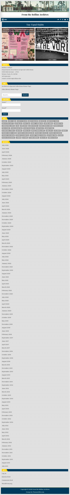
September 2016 (7, 358)
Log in (4, 473)
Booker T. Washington (36, 123)
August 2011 (6, 463)
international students (8, 130)
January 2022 (6, 263)
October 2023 (6, 223)
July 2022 (5, 257)
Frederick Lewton (58, 126)
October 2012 (6, 419)
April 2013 (5, 409)
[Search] (67, 19)
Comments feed (7, 480)
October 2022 (6, 250)
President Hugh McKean (55, 133)
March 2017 (6, 348)
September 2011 (7, 459)
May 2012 (5, 432)
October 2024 (6, 192)
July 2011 (5, 466)
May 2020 (5, 300)
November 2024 (7, 189)
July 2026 (5, 145)
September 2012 (7, 422)
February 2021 (7, 290)
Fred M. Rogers (6, 128)
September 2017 (7, 338)
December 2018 (7, 324)
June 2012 (5, 429)
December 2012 (7, 415)
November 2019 (7, 314)
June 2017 (5, 341)
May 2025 (5, 175)
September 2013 (7, 398)
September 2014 (7, 385)
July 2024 (5, 199)
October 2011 (6, 456)
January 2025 (6, 186)
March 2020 (6, 307)
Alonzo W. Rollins (21, 121)
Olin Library (57, 130)
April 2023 (5, 240)
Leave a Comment (19, 59)
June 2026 (5, 148)
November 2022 (7, 246)
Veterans (25, 138)
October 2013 (6, 395)
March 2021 (6, 287)
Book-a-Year (27, 123)
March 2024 (6, 209)
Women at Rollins (52, 138)
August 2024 (6, 196)
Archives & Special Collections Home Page (16, 86)
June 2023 (5, 233)
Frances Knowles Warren (46, 126)
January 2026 (6, 159)
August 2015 (6, 375)
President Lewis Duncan (8, 135)
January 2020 (6, 311)
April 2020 (5, 304)
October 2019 (6, 317)
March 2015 (6, 378)
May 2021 (5, 280)
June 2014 (5, 388)
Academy (4, 121)
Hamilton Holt (39, 128)
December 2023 (7, 216)
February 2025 (7, 182)
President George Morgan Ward (26, 133)
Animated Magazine (32, 121)
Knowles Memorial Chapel (38, 130)
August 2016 (6, 361)
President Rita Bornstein (22, 135)
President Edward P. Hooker (9, 133)
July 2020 (5, 297)
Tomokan (18, 138)
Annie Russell (42, 121)
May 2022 (5, 260)
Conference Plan (58, 123)
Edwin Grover (23, 126)
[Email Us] (65, 19)
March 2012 (6, 439)
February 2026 (7, 155)
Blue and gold (18, 123)
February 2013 (7, 412)
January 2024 (6, 213)
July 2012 (5, 425)
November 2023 (7, 219)
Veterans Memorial (34, 138)
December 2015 (7, 368)
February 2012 (7, 442)
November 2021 (7, 267)
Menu (5, 19)
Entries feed (6, 477)
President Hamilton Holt (42, 133)
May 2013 (5, 405)
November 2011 (7, 452)
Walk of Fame (43, 138)
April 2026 (5, 152)
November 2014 (7, 382)
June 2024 (5, 202)
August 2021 (6, 273)
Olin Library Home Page (10, 89)
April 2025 (5, 179)
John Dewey (19, 130)
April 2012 (5, 436)
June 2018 (5, 331)
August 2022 (6, 253)
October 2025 (6, 162)
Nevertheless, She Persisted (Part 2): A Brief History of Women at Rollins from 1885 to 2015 (18, 30)
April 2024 (5, 206)
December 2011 (7, 449)
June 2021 (5, 277)
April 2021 (5, 284)
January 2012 (6, 446)
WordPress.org (7, 483)
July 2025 (5, 172)
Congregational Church (8, 126)
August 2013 (6, 402)
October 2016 (6, 355)
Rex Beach (60, 135)
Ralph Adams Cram (51, 135)
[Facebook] (60, 19)
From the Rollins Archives (35, 14)
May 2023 (5, 236)
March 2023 (6, 243)
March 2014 (6, 392)
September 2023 (7, 226)
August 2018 (6, 327)
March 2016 (6, 365)
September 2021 (7, 270)
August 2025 (6, 169)
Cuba (17, 126)
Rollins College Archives (8, 138)
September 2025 (7, 165)
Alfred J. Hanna (12, 121)
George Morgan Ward (16, 128)
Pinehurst (64, 130)
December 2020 (7, 294)
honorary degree (49, 128)
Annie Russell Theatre (53, 121)
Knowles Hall (26, 130)
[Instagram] (62, 19)
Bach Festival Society (7, 123)
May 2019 (5, 321)
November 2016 (7, 351)
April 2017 (5, 344)
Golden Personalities (29, 128)
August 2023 (6, 230)
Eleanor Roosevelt (33, 126)
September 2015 (7, 371)
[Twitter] (58, 19)
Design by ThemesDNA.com (35, 492)
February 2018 (7, 334)
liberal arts (49, 130)
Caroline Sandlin (48, 123)
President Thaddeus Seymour (37, 135)
